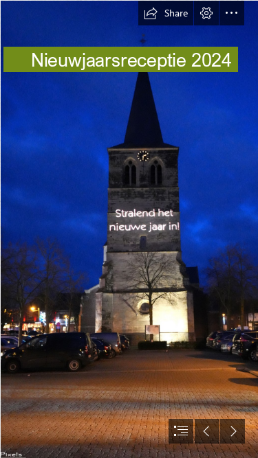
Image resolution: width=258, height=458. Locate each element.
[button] (165, 13)
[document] (129, 229)
